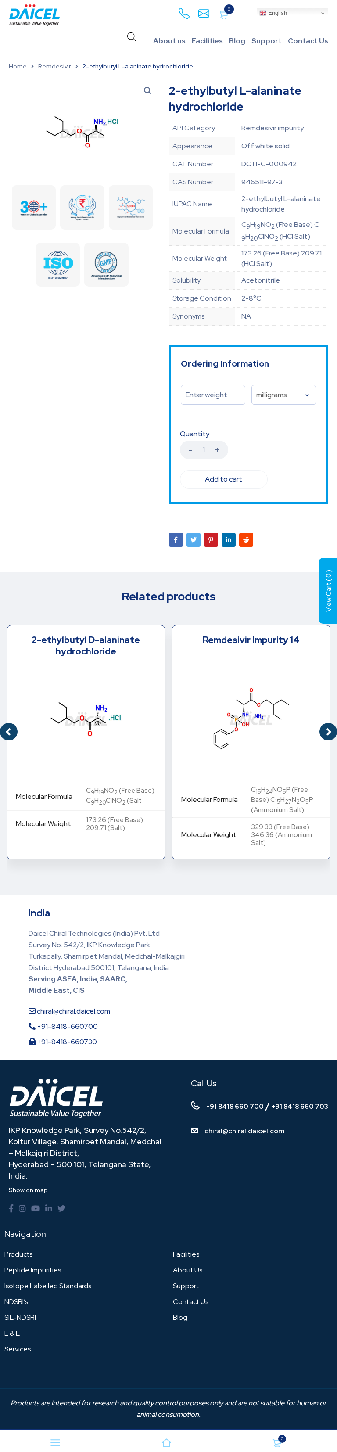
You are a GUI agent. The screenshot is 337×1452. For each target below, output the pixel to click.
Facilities (207, 41)
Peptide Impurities (32, 1270)
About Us (187, 1270)
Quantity (194, 434)
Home (18, 66)
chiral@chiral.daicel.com (73, 1011)
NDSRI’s (16, 1301)
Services (17, 1349)
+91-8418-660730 (66, 1041)
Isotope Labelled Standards (47, 1285)
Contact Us (308, 41)
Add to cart (223, 479)
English (276, 13)
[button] (328, 731)
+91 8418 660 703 (300, 1106)
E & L (12, 1333)
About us (169, 41)
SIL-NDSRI (20, 1317)
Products (18, 1254)
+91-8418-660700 (67, 1026)
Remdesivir (54, 66)
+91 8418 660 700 (235, 1106)
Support (266, 41)
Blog (237, 41)
